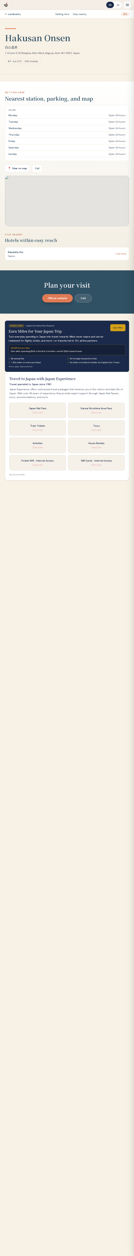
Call (37, 168)
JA (118, 4)
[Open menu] (127, 5)
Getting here (62, 14)
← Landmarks (13, 14)
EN (110, 4)
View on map (17, 168)
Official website (57, 298)
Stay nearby (79, 14)
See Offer (118, 327)
